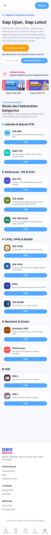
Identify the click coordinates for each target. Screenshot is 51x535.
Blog (4, 475)
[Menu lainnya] (5, 5)
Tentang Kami (8, 471)
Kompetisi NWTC (9, 478)
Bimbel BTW (7, 490)
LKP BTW (6, 494)
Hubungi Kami (8, 509)
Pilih (26, 142)
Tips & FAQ (7, 505)
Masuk (42, 5)
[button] (25, 137)
